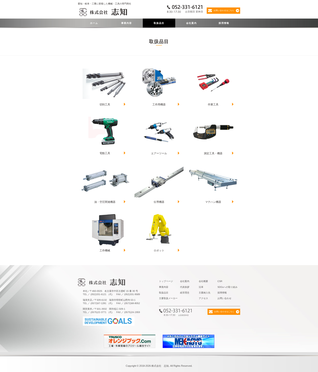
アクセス (203, 298)
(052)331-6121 (98, 294)
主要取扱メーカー (168, 298)
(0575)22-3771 (98, 312)
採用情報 (224, 23)
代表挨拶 (184, 287)
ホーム (94, 23)
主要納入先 (204, 292)
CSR (219, 281)
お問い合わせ (224, 298)
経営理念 (184, 292)
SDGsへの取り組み (227, 287)
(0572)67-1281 (98, 303)
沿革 (201, 287)
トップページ (166, 281)
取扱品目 (159, 23)
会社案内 (191, 23)
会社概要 (203, 281)
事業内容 (126, 23)
